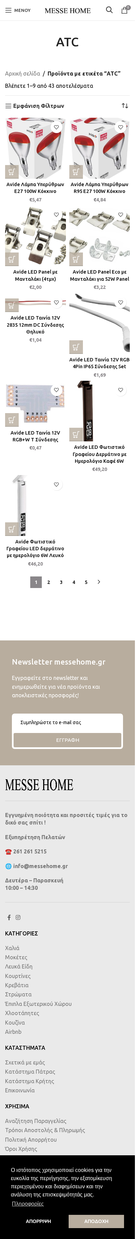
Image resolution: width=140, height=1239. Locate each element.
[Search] (110, 10)
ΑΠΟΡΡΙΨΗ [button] (38, 1221)
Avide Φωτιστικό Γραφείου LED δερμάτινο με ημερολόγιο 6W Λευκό (35, 548)
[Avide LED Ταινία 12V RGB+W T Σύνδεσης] (35, 404)
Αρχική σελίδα (22, 73)
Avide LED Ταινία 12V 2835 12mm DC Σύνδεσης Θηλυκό (35, 324)
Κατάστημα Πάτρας (30, 1072)
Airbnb (13, 1032)
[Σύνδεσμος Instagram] (17, 918)
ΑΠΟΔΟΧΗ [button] (96, 1221)
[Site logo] (67, 9)
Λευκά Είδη (19, 966)
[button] (12, 172)
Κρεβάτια (17, 985)
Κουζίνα (15, 1023)
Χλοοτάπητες (22, 1013)
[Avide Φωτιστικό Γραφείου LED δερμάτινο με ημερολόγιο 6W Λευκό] (35, 505)
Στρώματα (18, 994)
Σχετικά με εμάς (25, 1062)
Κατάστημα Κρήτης (29, 1081)
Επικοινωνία (20, 1090)
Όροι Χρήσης (21, 1149)
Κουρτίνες (18, 976)
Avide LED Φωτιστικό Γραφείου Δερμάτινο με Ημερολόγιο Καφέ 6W (99, 453)
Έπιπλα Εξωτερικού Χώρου (38, 1004)
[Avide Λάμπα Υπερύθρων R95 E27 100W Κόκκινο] (99, 148)
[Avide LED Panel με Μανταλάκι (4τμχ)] (35, 236)
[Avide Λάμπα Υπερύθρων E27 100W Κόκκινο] (35, 148)
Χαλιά (12, 948)
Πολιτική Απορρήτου (31, 1140)
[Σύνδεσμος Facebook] (9, 918)
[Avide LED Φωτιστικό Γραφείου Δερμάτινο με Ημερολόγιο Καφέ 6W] (99, 411)
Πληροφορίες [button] (28, 1204)
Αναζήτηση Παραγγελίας (35, 1121)
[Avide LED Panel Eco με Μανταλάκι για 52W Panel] (99, 236)
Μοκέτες (16, 957)
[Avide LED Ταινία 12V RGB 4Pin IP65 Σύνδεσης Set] (99, 323)
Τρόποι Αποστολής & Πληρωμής (45, 1130)
